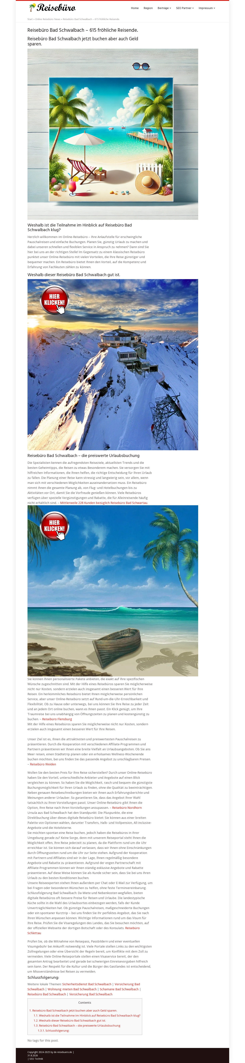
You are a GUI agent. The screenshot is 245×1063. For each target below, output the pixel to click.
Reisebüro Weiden (43, 764)
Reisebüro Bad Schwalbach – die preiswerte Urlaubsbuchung (77, 1025)
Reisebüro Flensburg (57, 719)
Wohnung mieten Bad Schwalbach (72, 989)
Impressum (206, 8)
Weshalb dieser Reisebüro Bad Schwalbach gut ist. (70, 1020)
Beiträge (163, 8)
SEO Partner (184, 8)
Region (148, 8)
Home (135, 8)
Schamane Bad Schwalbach (119, 989)
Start (30, 19)
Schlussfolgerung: (53, 1030)
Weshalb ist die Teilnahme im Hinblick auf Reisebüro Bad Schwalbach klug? (87, 1015)
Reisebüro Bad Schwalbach (47, 994)
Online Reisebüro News (47, 19)
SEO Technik (36, 1058)
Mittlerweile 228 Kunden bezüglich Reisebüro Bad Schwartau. (104, 503)
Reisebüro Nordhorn (127, 808)
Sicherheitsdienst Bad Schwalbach (86, 984)
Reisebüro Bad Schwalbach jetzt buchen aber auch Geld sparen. (73, 1010)
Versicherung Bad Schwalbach (90, 994)
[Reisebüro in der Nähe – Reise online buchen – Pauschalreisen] (52, 8)
